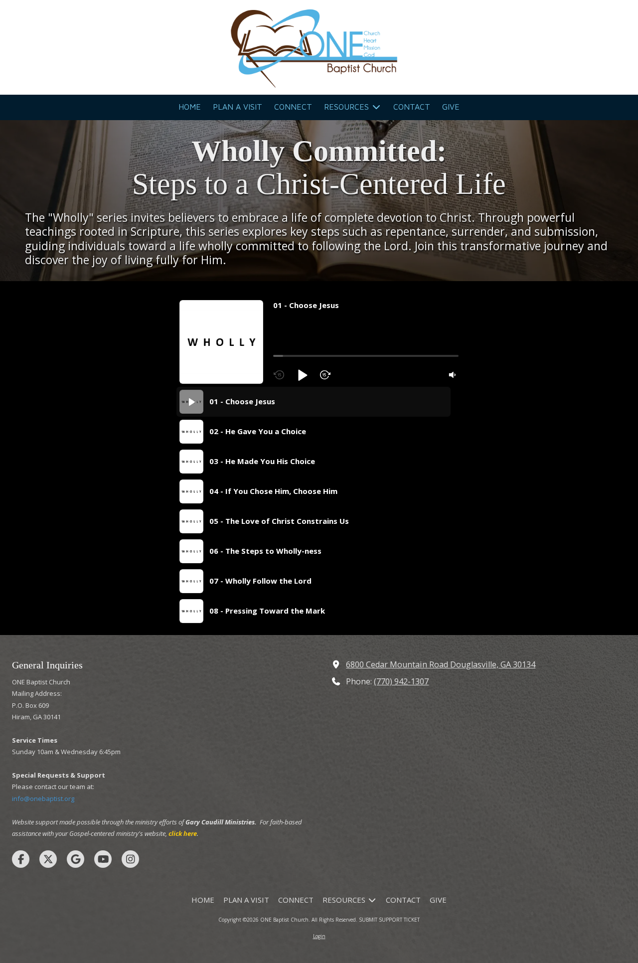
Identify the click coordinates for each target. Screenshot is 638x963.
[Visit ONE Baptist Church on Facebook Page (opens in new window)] (20, 859)
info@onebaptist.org (43, 798)
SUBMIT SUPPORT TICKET (389, 919)
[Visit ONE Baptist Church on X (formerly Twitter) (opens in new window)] (48, 859)
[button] (302, 375)
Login (319, 936)
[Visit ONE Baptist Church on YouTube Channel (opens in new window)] (103, 859)
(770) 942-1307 (401, 681)
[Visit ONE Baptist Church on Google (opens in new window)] (75, 859)
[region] (317, 506)
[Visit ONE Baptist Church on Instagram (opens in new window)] (130, 859)
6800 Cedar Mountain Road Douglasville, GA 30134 (440, 664)
